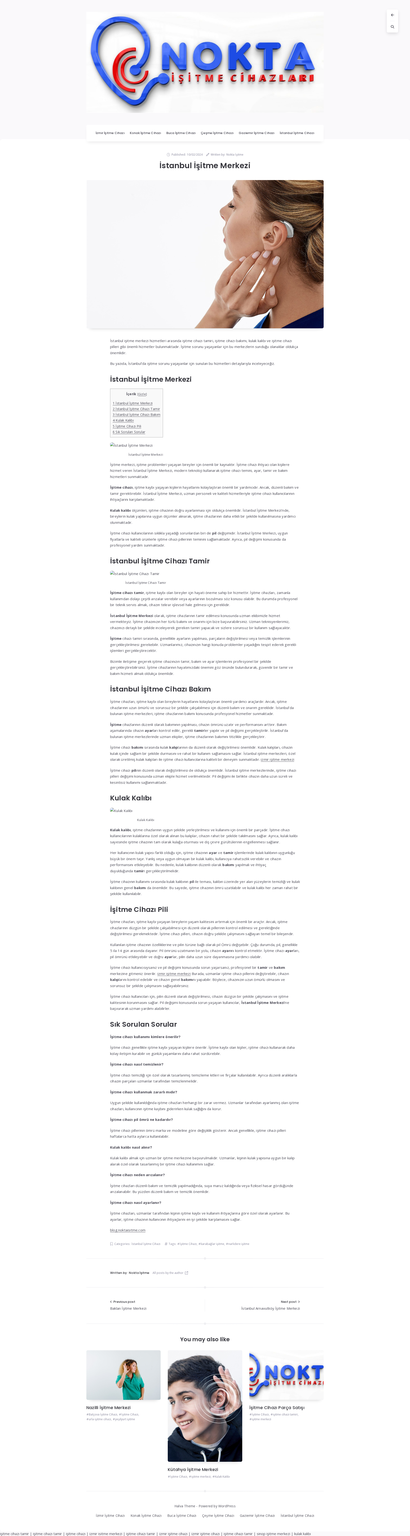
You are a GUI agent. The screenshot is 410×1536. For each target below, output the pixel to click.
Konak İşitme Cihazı (145, 133)
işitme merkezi (201, 1477)
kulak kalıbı (302, 1533)
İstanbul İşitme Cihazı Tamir (136, 409)
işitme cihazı (75, 1533)
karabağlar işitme (212, 1244)
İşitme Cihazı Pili (127, 426)
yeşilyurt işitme (125, 1419)
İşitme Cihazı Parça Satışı (276, 1408)
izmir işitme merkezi (277, 759)
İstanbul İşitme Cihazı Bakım (136, 414)
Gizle (142, 394)
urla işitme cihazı (100, 1419)
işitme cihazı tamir (14, 1533)
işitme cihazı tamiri (285, 1414)
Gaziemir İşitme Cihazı (257, 133)
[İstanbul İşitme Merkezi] (205, 254)
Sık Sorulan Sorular (129, 432)
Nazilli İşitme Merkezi (108, 1408)
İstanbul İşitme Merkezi (133, 403)
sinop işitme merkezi (273, 1533)
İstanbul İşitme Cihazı (297, 133)
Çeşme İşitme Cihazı (217, 133)
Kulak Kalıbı (123, 420)
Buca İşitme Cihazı (181, 133)
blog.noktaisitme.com (127, 1230)
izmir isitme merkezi (105, 1533)
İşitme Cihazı (188, 1244)
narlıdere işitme (238, 1244)
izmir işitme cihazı (173, 1533)
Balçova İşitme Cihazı (103, 1414)
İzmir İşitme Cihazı (110, 133)
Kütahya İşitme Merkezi (193, 1469)
